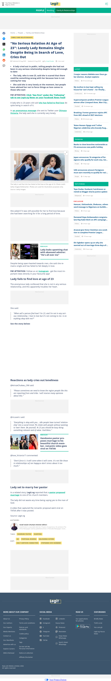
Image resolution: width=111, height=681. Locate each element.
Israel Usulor (50, 61)
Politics (77, 81)
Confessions (78, 93)
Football (77, 106)
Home (12, 33)
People (40, 10)
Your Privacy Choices (57, 680)
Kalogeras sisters (46, 539)
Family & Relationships (66, 10)
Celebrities (78, 132)
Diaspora (38, 534)
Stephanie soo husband (51, 543)
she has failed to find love (51, 102)
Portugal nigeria (29, 539)
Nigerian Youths (24, 534)
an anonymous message (24, 110)
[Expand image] (66, 153)
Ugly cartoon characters (27, 543)
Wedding (50, 10)
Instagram (44, 271)
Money (77, 151)
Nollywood (78, 196)
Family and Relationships (35, 33)
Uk (18, 539)
